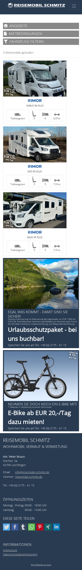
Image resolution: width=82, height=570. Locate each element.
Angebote (17, 25)
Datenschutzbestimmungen (20, 554)
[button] (6, 527)
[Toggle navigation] (74, 6)
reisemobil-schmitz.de (28, 477)
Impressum (10, 550)
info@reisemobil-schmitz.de (32, 472)
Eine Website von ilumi (41, 564)
